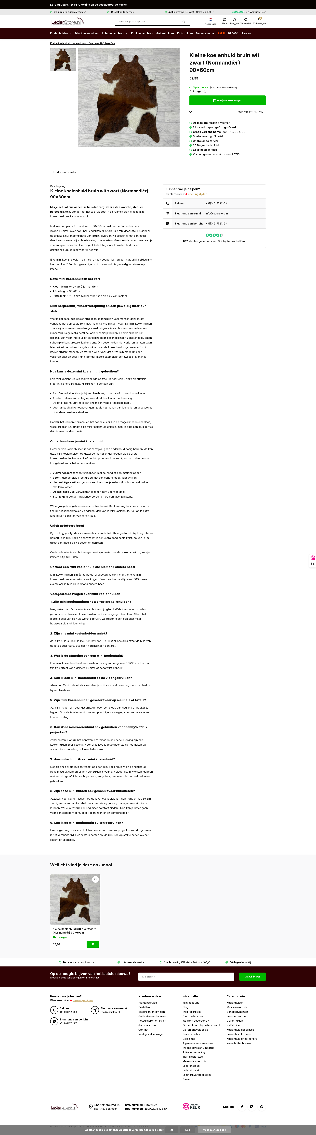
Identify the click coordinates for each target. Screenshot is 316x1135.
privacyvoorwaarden (177, 579)
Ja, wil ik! (176, 571)
